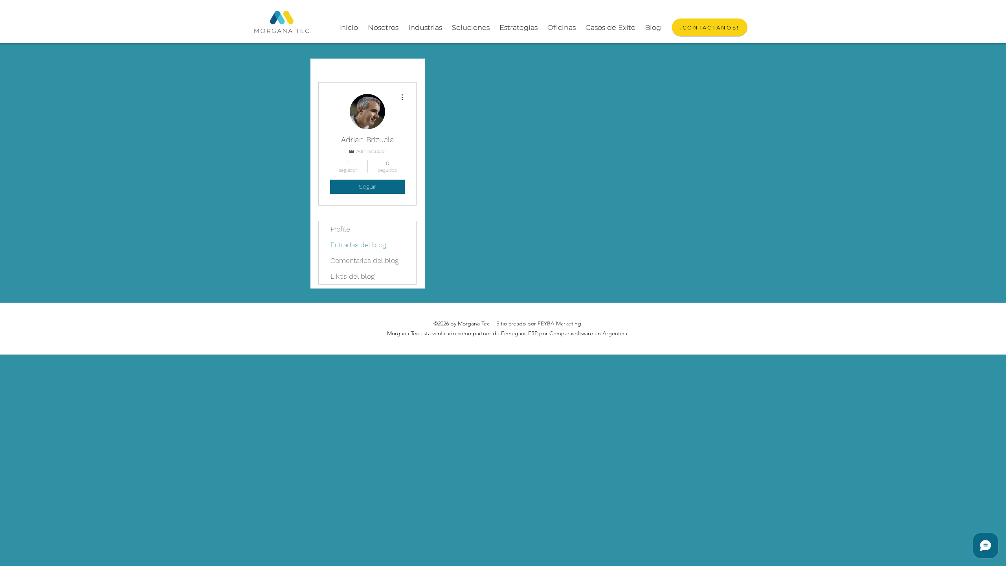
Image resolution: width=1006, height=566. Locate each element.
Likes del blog (352, 276)
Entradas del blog (358, 245)
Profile (340, 229)
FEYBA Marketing (559, 323)
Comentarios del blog (364, 260)
